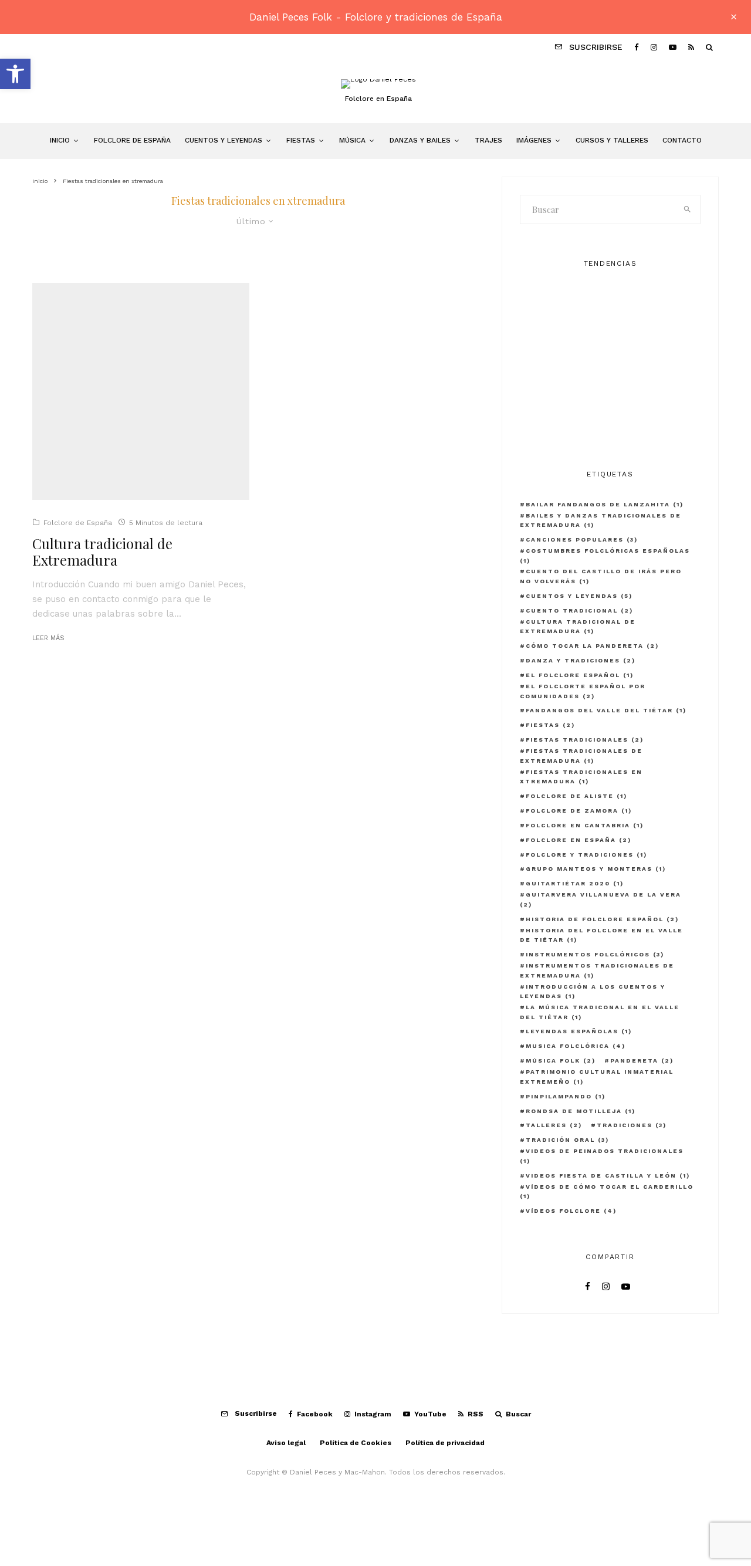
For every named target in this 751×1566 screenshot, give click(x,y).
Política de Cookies (355, 1443)
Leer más (48, 638)
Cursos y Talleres (612, 140)
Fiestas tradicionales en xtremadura (581, 777)
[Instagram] (654, 47)
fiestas (550, 725)
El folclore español (580, 675)
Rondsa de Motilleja (580, 1111)
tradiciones (632, 1125)
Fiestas (300, 140)
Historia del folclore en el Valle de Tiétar (601, 935)
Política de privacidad (445, 1443)
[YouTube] (672, 47)
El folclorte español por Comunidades (582, 691)
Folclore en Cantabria (585, 825)
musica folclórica (575, 1046)
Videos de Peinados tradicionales (602, 1156)
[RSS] (691, 47)
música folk (561, 1060)
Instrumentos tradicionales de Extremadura (597, 970)
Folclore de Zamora (579, 810)
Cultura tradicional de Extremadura (102, 552)
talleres (554, 1125)
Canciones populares (582, 539)
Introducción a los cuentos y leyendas (592, 991)
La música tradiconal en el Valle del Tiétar (599, 1012)
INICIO (60, 140)
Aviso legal (286, 1443)
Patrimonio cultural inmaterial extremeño (597, 1076)
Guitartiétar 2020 (575, 883)
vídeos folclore (571, 1211)
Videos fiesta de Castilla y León (608, 1175)
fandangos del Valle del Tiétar (606, 710)
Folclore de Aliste (576, 796)
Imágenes (534, 140)
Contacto (682, 140)
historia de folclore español (602, 919)
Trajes (488, 140)
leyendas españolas (579, 1031)
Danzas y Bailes (420, 140)
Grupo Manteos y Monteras (596, 868)
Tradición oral (567, 1140)
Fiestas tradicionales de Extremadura (581, 756)
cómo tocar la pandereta (592, 645)
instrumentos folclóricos (595, 954)
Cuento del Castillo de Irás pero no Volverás (601, 576)
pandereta (642, 1060)
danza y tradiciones (580, 660)
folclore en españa (578, 840)
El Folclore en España (613, 304)
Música (352, 140)
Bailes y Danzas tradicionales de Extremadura (600, 520)
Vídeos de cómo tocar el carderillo (607, 1191)
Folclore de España (132, 140)
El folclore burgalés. (610, 416)
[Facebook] (636, 47)
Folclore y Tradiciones (586, 854)
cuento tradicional (579, 610)
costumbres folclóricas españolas (605, 555)
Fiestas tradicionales (585, 739)
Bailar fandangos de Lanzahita (605, 504)
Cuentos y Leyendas (223, 140)
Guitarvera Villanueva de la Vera (600, 899)
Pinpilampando (565, 1096)
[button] (15, 74)
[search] (687, 209)
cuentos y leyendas (579, 596)
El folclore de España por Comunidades (620, 360)
